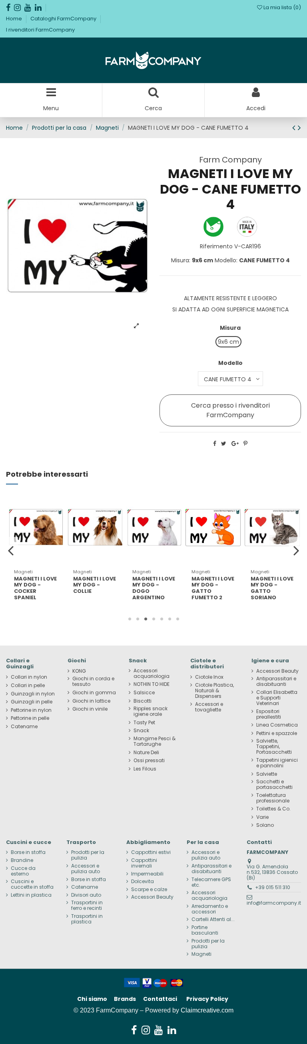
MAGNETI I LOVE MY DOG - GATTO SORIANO (272, 588)
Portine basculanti (204, 930)
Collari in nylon (29, 677)
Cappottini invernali (144, 863)
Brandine (22, 860)
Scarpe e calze (149, 889)
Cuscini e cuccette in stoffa (32, 884)
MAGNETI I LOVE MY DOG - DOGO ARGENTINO (153, 588)
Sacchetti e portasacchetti (274, 784)
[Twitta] (223, 444)
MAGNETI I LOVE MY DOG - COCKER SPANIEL (35, 588)
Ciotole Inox (209, 677)
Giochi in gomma (94, 692)
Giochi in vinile (90, 709)
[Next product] (299, 127)
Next (296, 550)
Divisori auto (86, 895)
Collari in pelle (28, 685)
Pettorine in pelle (30, 718)
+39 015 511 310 (272, 887)
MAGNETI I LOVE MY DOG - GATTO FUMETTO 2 (212, 588)
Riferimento (216, 246)
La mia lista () (281, 7)
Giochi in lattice (91, 701)
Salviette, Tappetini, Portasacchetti (274, 746)
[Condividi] (214, 444)
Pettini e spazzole (276, 733)
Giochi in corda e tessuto (93, 681)
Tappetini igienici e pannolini (277, 763)
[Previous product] (295, 127)
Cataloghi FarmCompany (64, 18)
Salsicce (144, 692)
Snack (141, 730)
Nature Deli (146, 752)
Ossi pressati (149, 760)
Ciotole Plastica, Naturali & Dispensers (214, 690)
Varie (262, 817)
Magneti (201, 954)
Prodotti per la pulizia (87, 855)
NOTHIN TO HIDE (151, 684)
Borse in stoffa (28, 852)
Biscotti (143, 701)
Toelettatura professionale (272, 798)
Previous (11, 550)
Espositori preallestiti (268, 714)
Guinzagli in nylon (33, 694)
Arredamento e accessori (209, 909)
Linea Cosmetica (277, 725)
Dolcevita (142, 881)
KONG (79, 671)
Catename (24, 726)
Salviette (266, 774)
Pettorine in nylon (31, 710)
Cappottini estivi (151, 852)
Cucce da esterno (23, 871)
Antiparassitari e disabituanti (276, 681)
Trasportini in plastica (87, 919)
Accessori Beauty (277, 671)
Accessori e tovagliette (209, 707)
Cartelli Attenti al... (213, 919)
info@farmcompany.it (274, 902)
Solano (265, 825)
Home (14, 18)
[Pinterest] (245, 444)
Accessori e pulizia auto (85, 868)
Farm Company (230, 159)
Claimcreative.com (207, 1010)
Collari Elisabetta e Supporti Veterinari (276, 697)
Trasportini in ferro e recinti (87, 905)
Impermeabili (147, 874)
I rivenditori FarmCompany (40, 30)
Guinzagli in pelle (31, 702)
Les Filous (145, 769)
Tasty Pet (144, 722)
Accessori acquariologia (151, 673)
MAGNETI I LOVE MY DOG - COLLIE (94, 585)
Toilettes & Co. (273, 809)
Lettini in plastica (31, 895)
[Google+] (235, 444)
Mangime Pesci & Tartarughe (154, 741)
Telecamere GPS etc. (211, 882)
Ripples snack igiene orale (150, 711)
